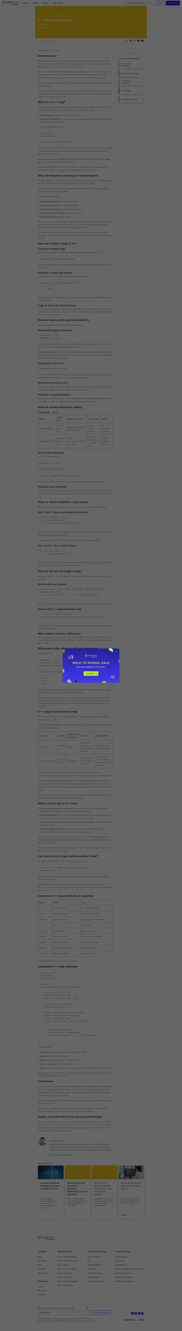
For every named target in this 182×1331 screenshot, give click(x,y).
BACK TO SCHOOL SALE (91, 663)
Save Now (90, 673)
